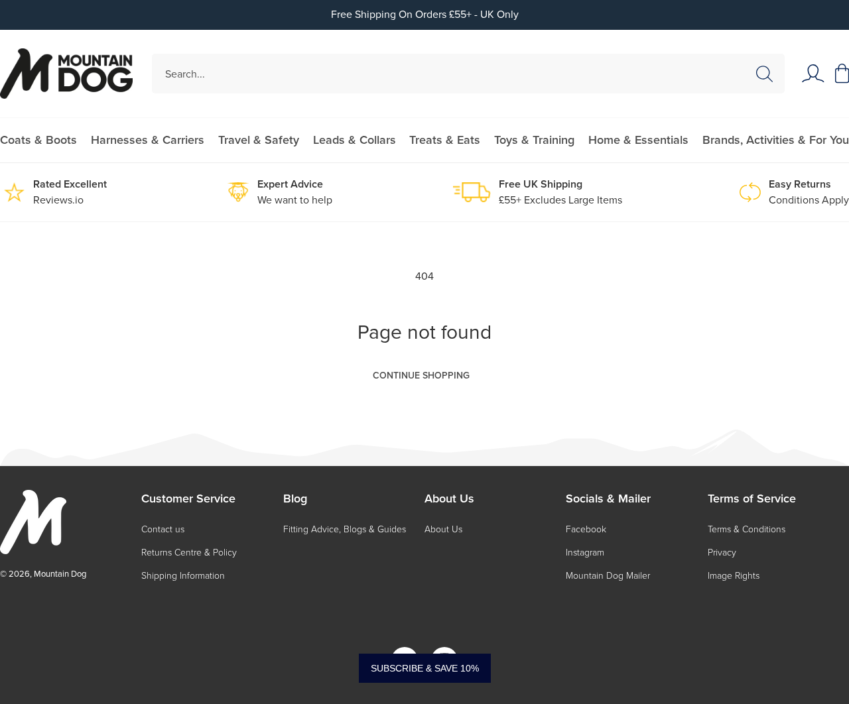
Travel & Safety (258, 139)
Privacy (722, 552)
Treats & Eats (444, 139)
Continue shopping (421, 375)
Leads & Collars (354, 139)
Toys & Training (534, 139)
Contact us (162, 529)
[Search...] (764, 74)
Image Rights (733, 576)
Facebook (586, 529)
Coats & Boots (38, 139)
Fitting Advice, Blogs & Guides (344, 529)
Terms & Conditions (746, 529)
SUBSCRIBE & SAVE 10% (425, 668)
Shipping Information (183, 576)
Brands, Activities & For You (775, 139)
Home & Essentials (638, 139)
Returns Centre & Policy (189, 552)
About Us (443, 529)
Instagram (585, 552)
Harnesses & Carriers (147, 139)
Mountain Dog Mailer (608, 576)
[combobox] (468, 73)
